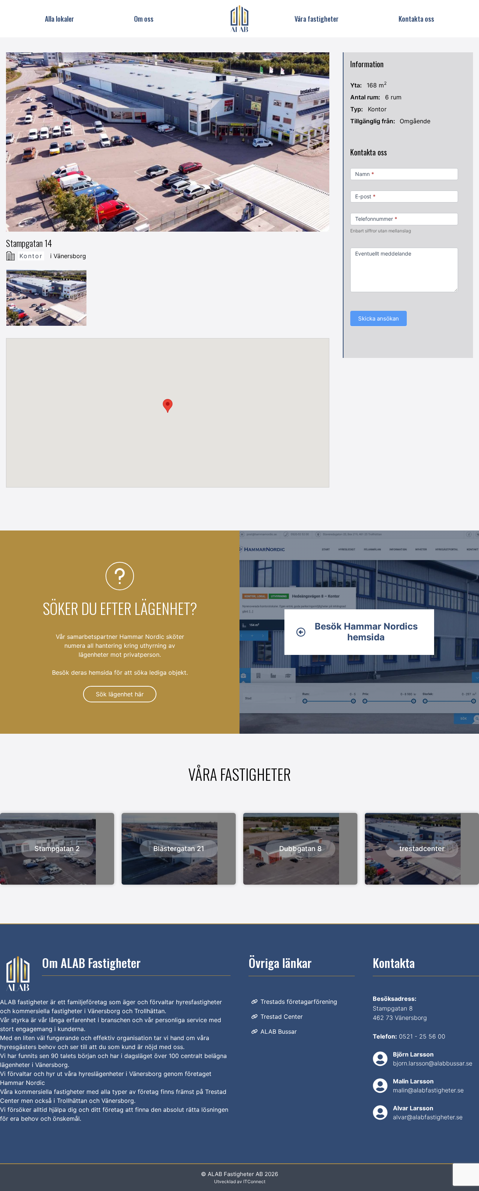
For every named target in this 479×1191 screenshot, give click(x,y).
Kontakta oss (416, 19)
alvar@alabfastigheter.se (428, 1117)
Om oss (143, 19)
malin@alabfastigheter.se (428, 1090)
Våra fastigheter (317, 19)
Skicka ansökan (378, 318)
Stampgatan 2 (57, 848)
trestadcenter (422, 848)
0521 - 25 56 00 (422, 1036)
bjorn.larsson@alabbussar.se (432, 1063)
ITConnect (254, 1181)
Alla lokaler (59, 19)
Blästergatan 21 (178, 848)
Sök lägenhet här (120, 694)
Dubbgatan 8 (300, 848)
